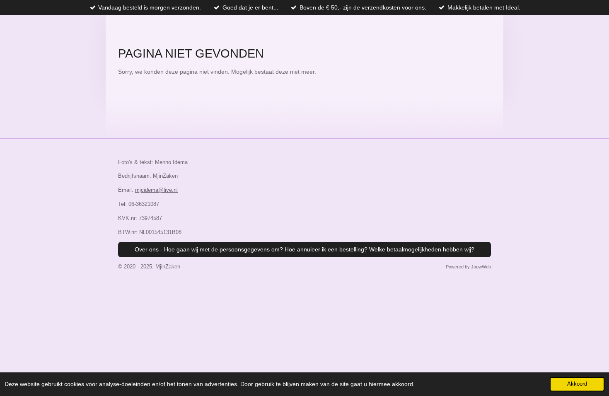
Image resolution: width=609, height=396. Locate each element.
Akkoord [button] (577, 384)
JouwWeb (481, 266)
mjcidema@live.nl (156, 190)
